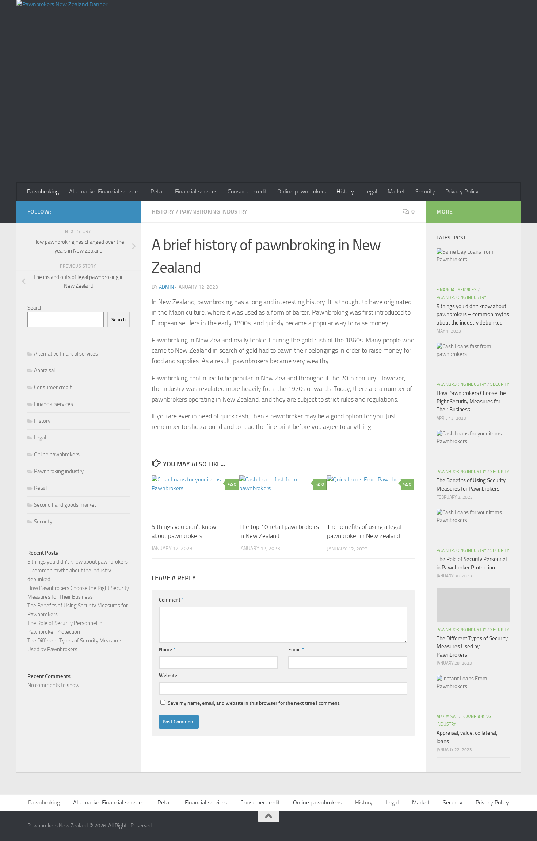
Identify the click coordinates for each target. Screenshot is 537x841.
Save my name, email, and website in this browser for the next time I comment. (254, 703)
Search (35, 307)
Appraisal (44, 370)
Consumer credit (247, 191)
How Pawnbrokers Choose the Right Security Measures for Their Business (471, 401)
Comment (171, 600)
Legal (370, 191)
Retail (158, 191)
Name (167, 649)
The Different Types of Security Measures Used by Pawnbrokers (472, 646)
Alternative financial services (66, 353)
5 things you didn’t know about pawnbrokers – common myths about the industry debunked (77, 570)
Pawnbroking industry (213, 211)
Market (396, 191)
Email (296, 649)
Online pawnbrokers (301, 191)
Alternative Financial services (104, 191)
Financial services (196, 191)
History (345, 191)
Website (168, 675)
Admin (166, 287)
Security (425, 191)
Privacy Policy (462, 191)
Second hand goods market (65, 505)
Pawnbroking (43, 191)
